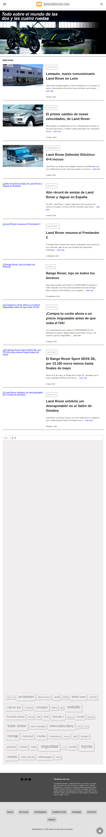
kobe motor (17, 726)
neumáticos (55, 736)
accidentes (26, 697)
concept (28, 708)
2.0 (13, 697)
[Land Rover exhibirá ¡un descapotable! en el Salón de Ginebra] (23, 403)
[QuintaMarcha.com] (53, 4)
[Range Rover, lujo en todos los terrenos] (23, 275)
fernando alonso (16, 716)
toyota (86, 746)
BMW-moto (79, 696)
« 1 (5, 438)
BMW (65, 697)
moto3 (86, 726)
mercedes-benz (62, 726)
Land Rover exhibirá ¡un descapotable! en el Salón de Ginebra (69, 405)
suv (64, 747)
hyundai (91, 717)
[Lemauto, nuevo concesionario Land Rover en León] (23, 75)
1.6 (8, 697)
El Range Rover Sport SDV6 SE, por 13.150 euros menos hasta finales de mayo (71, 363)
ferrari (31, 717)
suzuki (73, 746)
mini (79, 727)
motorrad (27, 736)
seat (33, 746)
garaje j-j (70, 717)
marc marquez (38, 726)
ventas (12, 756)
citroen (93, 697)
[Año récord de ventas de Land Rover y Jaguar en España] (23, 194)
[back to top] (99, 830)
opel (75, 736)
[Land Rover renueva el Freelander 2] (23, 234)
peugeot (85, 736)
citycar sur (14, 707)
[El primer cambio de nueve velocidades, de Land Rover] (23, 115)
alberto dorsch (44, 697)
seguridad (49, 746)
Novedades (52, 148)
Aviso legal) (93, 783)
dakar (54, 707)
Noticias (51, 67)
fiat (38, 717)
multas (41, 736)
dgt (62, 708)
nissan (67, 736)
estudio (73, 707)
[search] (101, 4)
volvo (58, 757)
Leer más (50, 91)
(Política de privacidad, (82, 783)
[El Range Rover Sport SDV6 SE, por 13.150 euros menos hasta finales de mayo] (23, 360)
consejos (42, 707)
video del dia (27, 757)
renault (23, 747)
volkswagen (45, 756)
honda (80, 716)
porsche (11, 747)
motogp (12, 736)
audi (57, 696)
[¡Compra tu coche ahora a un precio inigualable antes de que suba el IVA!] (23, 315)
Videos (50, 266)
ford (46, 716)
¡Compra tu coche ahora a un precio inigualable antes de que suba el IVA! (71, 318)
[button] (53, 476)
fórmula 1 (58, 716)
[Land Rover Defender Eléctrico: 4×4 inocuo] (23, 156)
